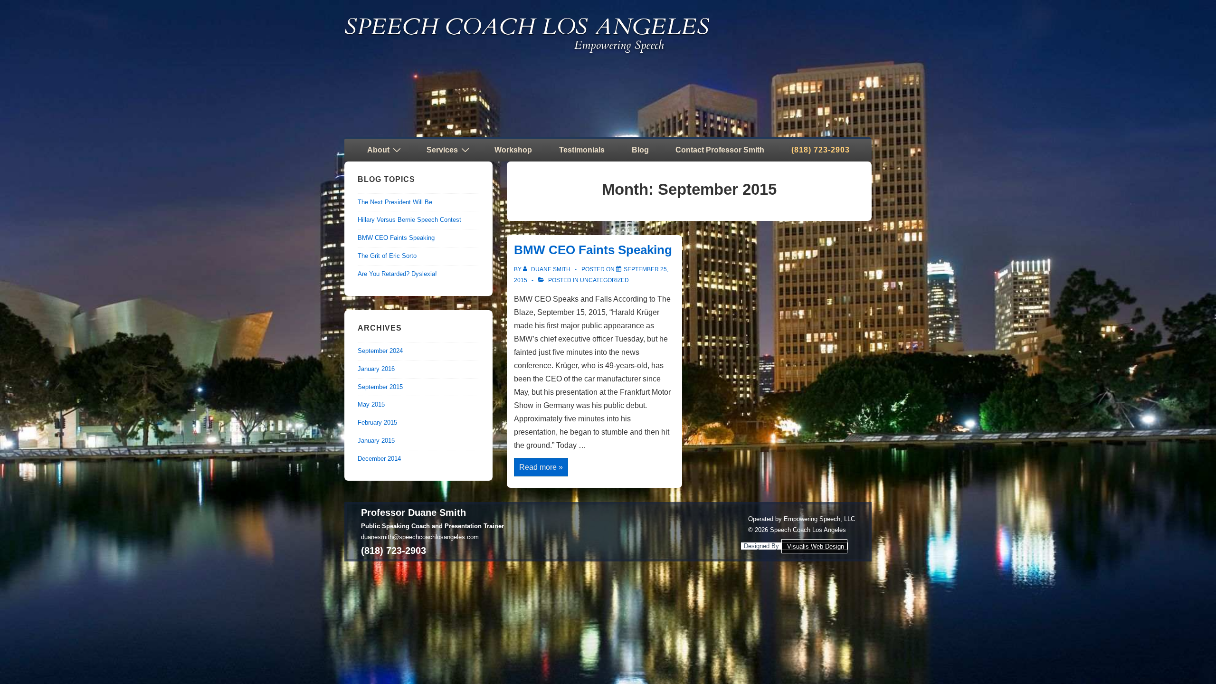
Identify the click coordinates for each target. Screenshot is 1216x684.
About (378, 150)
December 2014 (379, 458)
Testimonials (582, 150)
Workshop (513, 150)
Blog (640, 150)
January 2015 (376, 440)
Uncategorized (604, 280)
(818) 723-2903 (820, 150)
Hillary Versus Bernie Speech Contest (409, 219)
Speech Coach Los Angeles (527, 26)
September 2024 (380, 350)
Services (442, 150)
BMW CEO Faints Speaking (593, 250)
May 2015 (371, 404)
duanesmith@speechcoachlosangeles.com (420, 537)
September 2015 (380, 386)
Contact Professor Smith (719, 150)
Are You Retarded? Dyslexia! (397, 273)
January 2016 (376, 368)
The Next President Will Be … (399, 202)
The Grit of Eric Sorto (387, 255)
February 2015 (377, 422)
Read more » (541, 468)
